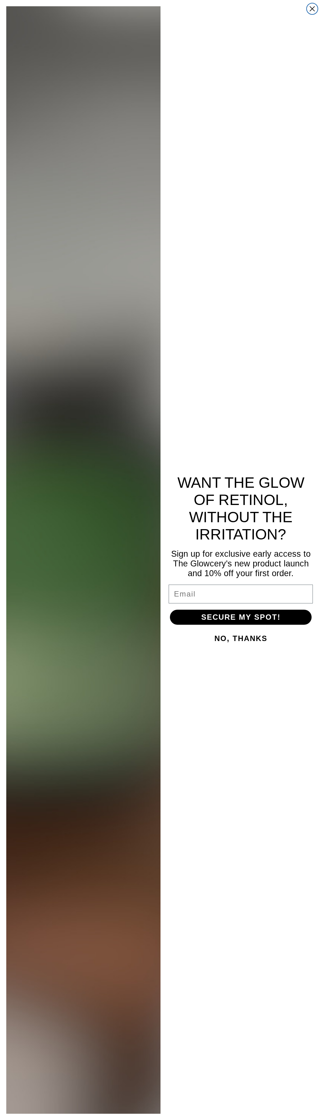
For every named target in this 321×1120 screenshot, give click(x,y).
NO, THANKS (240, 638)
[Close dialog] (312, 8)
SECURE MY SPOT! (241, 617)
